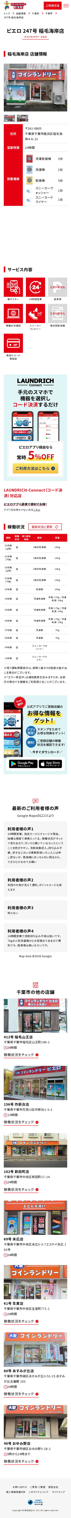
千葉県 (35, 13)
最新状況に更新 (42, 527)
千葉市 (49, 13)
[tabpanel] (35, 87)
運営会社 (53, 1487)
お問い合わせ (20, 1487)
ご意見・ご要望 (37, 1487)
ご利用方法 (52, 5)
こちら (36, 509)
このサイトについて (39, 1492)
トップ (7, 13)
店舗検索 (21, 13)
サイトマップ (58, 1492)
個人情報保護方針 (16, 1492)
